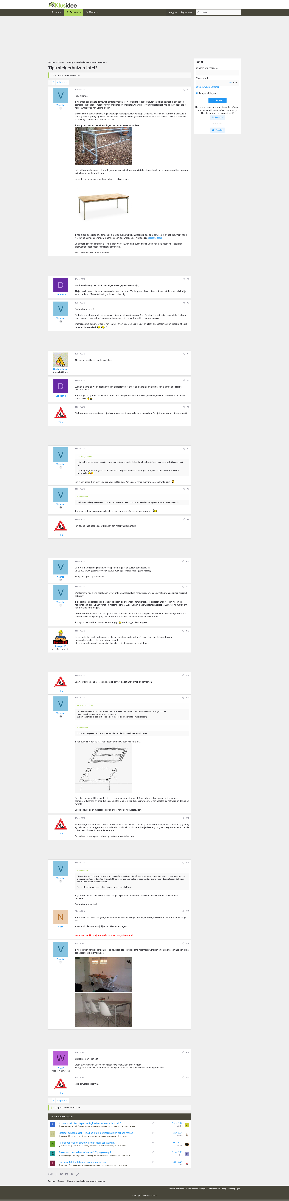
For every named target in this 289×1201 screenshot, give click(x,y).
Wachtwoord (202, 78)
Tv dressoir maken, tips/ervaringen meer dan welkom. (87, 1142)
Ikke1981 (64, 1165)
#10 (187, 561)
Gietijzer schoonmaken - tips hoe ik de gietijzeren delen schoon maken (96, 1133)
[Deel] (184, 89)
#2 (188, 279)
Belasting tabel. (155, 238)
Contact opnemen (176, 1189)
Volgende (61, 82)
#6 (188, 407)
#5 (188, 380)
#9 (188, 519)
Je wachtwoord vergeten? (208, 87)
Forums (74, 12)
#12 (187, 631)
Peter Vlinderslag (67, 1126)
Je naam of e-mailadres (207, 68)
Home (58, 12)
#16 (187, 863)
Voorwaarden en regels (196, 1189)
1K (126, 1136)
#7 (188, 449)
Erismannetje (66, 1156)
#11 (187, 586)
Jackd (180, 1126)
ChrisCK (64, 1136)
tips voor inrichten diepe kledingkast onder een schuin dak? (90, 1123)
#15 (187, 818)
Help (224, 1189)
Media (92, 12)
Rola (181, 1155)
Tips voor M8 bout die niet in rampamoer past (82, 1162)
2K (129, 1156)
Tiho (181, 1165)
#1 (188, 89)
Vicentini (60, 105)
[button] (80, 12)
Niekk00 (64, 1146)
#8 (188, 489)
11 (121, 1136)
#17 (187, 911)
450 (133, 1126)
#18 (187, 943)
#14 (187, 698)
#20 (187, 1077)
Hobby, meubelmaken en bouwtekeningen (107, 1126)
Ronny (180, 1145)
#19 (187, 1052)
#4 (188, 354)
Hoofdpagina (234, 1189)
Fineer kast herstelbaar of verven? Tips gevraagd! (85, 1152)
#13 (187, 675)
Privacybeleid (214, 1189)
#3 (188, 303)
